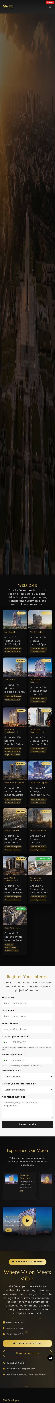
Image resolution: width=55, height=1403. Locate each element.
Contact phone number (16, 1036)
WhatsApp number (13, 1054)
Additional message (13, 1096)
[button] (50, 1358)
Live (51, 2)
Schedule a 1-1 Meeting (29, 1343)
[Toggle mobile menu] (50, 6)
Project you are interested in (19, 1083)
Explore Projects (29, 1353)
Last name (9, 1010)
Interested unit (11, 1070)
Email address (11, 1023)
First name (9, 997)
